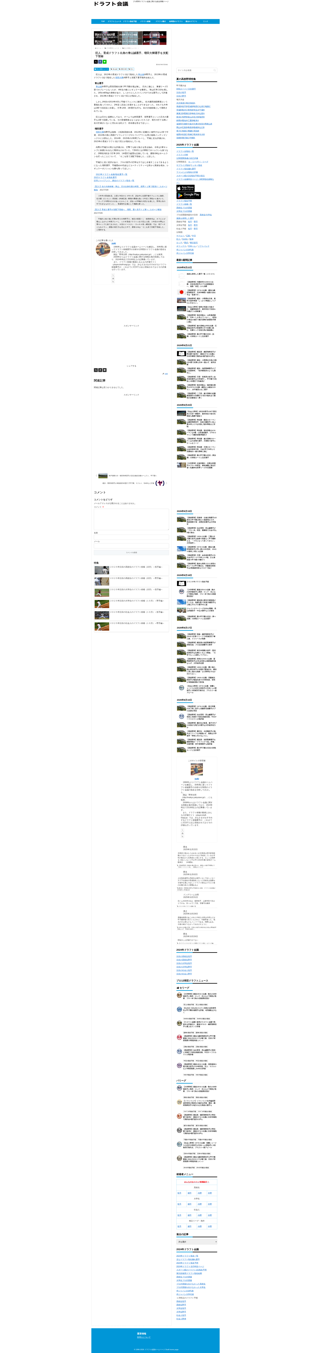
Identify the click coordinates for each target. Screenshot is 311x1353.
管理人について (144, 1337)
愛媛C (190, 131)
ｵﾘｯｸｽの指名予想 (189, 1167)
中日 (194, 236)
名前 (96, 533)
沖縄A (192, 138)
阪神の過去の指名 (201, 1032)
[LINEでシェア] (105, 62)
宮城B (190, 106)
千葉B (202, 110)
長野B (184, 117)
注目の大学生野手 (184, 967)
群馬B (190, 110)
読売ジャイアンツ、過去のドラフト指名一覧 (114, 181)
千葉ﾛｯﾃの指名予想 (190, 1139)
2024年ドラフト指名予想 (187, 1263)
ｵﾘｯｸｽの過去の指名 (203, 1167)
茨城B (179, 110)
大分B (202, 134)
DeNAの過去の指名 (203, 1019)
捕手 (190, 1193)
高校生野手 (181, 1305)
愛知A (184, 120)
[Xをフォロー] (113, 275)
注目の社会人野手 (184, 974)
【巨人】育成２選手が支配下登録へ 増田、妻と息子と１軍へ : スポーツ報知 (127, 210)
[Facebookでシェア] (100, 62)
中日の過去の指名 (201, 1061)
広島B (184, 127)
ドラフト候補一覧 (184, 204)
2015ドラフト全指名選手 (105, 177)
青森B (179, 106)
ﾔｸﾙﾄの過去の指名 (201, 1075)
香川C (179, 131)
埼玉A (196, 110)
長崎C (190, 134)
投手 (190, 222)
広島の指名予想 (189, 1047)
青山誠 (115, 69)
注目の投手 (181, 92)
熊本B (196, 134)
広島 (188, 236)
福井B (202, 117)
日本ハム (192, 246)
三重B (190, 120)
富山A (190, 117)
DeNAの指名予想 (189, 1019)
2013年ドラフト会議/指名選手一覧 (111, 174)
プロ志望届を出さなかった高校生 (191, 1284)
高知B (196, 131)
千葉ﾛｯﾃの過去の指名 (205, 1139)
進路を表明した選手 (185, 218)
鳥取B (190, 127)
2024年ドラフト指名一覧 (187, 1256)
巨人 (131, 69)
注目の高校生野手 (184, 960)
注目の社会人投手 (184, 970)
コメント (99, 507)
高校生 (203, 215)
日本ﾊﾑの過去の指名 (203, 1153)
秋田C (196, 106)
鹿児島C (185, 138)
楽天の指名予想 (189, 1125)
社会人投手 (181, 1315)
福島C (208, 106)
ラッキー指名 (196, 165)
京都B (184, 124)
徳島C (185, 131)
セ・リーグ (193, 162)
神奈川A (195, 113)
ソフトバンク (203, 246)
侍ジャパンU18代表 (185, 250)
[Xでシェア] (96, 62)
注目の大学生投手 (184, 963)
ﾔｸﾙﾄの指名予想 (189, 1075)
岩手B (184, 106)
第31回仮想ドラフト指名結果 (189, 1273)
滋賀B (179, 124)
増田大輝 (124, 69)
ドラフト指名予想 (184, 201)
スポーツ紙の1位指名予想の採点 (190, 176)
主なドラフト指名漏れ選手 (188, 1259)
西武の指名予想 (189, 1097)
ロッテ (179, 243)
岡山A (179, 127)
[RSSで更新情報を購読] (113, 281)
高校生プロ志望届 (184, 208)
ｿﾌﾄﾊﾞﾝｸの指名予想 (190, 1111)
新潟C (179, 117)
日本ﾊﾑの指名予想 (189, 1153)
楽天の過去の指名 (201, 1125)
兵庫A (196, 124)
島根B (196, 127)
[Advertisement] (135, 12)
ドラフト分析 (182, 155)
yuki (114, 243)
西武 (186, 243)
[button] (215, 70)
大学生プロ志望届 (184, 211)
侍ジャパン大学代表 (185, 253)
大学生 (209, 215)
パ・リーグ (203, 162)
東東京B (180, 113)
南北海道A (190, 103)
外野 (210, 1193)
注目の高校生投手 (184, 956)
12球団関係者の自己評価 (187, 158)
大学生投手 (181, 1308)
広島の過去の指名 (201, 1047)
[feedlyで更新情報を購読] (113, 278)
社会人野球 (181, 1319)
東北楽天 (194, 243)
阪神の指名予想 (189, 1032)
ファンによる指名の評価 (187, 172)
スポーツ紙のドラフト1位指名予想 (191, 1270)
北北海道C (181, 103)
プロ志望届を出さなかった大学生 (191, 1287)
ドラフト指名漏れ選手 (186, 169)
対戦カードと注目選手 (186, 89)
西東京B (187, 113)
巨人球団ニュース (102, 69)
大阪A (190, 124)
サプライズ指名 (183, 165)
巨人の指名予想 (189, 1004)
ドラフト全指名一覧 (185, 151)
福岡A (179, 134)
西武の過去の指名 (201, 1097)
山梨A (202, 113)
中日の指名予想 (189, 1061)
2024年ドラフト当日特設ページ (190, 1266)
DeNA (185, 239)
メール (97, 541)
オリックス (181, 246)
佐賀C (184, 134)
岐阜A (196, 120)
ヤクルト (180, 236)
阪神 (191, 239)
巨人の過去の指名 (201, 1004)
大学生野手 (181, 1312)
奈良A (201, 124)
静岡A (179, 120)
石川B (196, 117)
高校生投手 (181, 1301)
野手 (196, 222)
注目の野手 (181, 96)
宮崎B (179, 138)
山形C (202, 106)
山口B (201, 127)
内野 (200, 1193)
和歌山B (208, 124)
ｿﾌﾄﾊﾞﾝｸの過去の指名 (205, 1111)
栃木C (184, 110)
